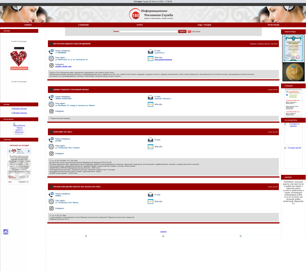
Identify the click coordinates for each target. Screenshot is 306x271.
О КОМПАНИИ (84, 25)
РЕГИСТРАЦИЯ (274, 25)
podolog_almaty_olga (63, 66)
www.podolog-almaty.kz (163, 59)
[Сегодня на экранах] (293, 144)
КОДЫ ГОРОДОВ (205, 25)
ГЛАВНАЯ (27, 25)
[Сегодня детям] (293, 168)
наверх (163, 232)
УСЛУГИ (140, 25)
